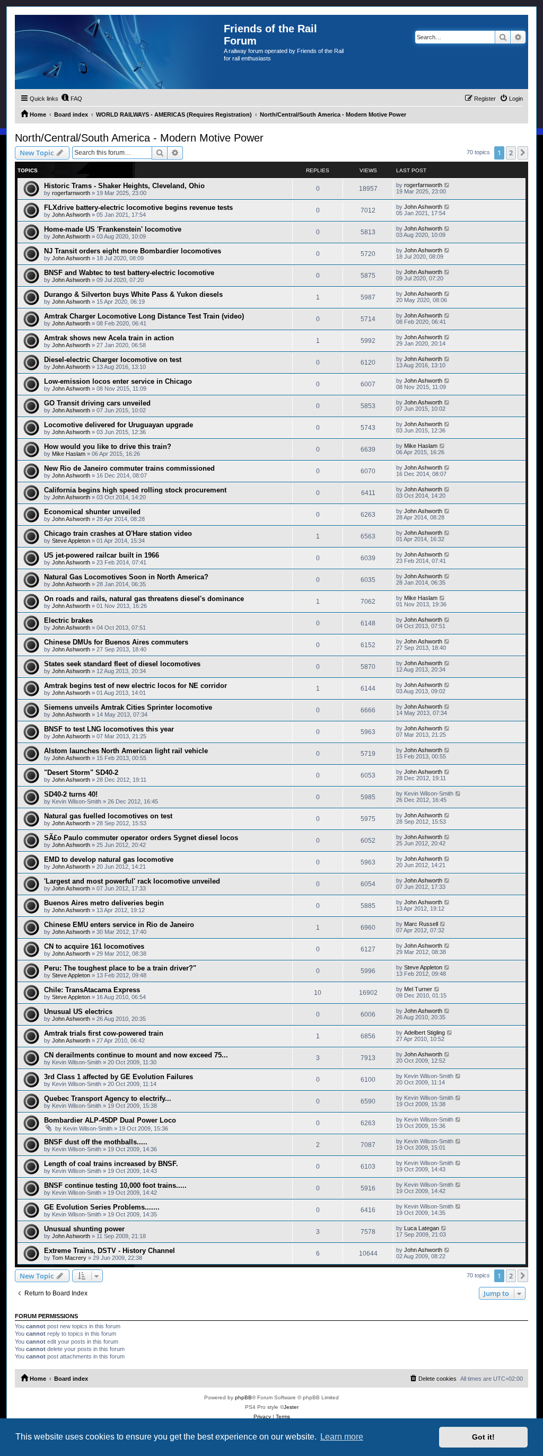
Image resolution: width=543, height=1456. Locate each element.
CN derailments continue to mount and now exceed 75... (136, 1055)
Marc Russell (421, 924)
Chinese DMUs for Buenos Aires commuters (116, 642)
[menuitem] (71, 98)
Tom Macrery (69, 1258)
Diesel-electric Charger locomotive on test (112, 360)
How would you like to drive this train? (107, 447)
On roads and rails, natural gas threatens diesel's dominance (144, 599)
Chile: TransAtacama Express (92, 990)
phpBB (243, 1397)
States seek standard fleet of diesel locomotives (122, 664)
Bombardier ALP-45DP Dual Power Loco (110, 1120)
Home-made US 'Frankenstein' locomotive (112, 229)
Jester (291, 1407)
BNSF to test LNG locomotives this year (109, 729)
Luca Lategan (421, 1228)
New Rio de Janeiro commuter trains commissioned (129, 468)
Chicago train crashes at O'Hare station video (118, 533)
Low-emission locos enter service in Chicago (118, 381)
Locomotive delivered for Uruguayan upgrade (118, 425)
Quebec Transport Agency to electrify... (107, 1098)
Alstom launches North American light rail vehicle (126, 751)
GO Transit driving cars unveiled (97, 403)
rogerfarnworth (71, 193)
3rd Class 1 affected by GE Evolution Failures (118, 1077)
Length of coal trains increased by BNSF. (111, 1164)
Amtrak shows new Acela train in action (109, 338)
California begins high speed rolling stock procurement (135, 490)
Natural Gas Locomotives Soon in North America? (126, 577)
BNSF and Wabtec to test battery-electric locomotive (129, 273)
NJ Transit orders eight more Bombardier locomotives (132, 251)
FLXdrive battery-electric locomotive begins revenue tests (138, 207)
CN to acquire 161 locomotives (94, 946)
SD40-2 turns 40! (71, 794)
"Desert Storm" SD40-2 (81, 772)
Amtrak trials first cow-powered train (103, 1033)
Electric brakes (68, 620)
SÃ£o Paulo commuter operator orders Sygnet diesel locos (141, 838)
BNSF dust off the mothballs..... (95, 1142)
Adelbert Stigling (424, 1032)
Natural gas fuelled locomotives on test (108, 816)
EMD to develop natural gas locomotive (108, 859)
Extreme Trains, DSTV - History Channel (109, 1251)
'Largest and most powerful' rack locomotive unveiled (132, 881)
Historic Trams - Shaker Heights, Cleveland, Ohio (124, 186)
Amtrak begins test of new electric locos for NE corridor (135, 686)
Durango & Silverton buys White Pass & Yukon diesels (133, 294)
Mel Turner (418, 989)
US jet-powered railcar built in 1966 (101, 555)
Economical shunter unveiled (92, 512)
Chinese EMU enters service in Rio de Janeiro (119, 925)
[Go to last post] (447, 185)
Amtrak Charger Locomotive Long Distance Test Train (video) (144, 316)
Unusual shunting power (84, 1229)
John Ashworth (71, 214)
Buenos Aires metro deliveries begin (104, 903)
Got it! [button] (483, 1437)
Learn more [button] (341, 1436)
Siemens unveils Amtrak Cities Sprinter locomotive (128, 707)
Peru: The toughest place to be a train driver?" (120, 968)
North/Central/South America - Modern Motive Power (139, 138)
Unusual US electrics (78, 1012)
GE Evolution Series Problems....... (102, 1207)
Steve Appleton (71, 540)
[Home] (119, 52)
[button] (523, 152)
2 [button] (511, 152)
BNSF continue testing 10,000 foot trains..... (115, 1185)
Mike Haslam (68, 454)
